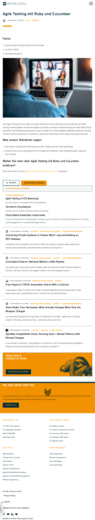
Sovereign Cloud (9, 437)
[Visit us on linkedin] (12, 514)
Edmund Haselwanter (16, 281)
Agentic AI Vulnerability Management (16, 476)
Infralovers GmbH (15, 491)
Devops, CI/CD (8, 465)
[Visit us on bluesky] (16, 514)
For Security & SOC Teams (59, 433)
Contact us (11, 405)
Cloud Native (7, 461)
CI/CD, (27, 21)
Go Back (12, 183)
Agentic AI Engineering (11, 469)
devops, (56, 258)
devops (58, 281)
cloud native (56, 330)
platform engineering (72, 231)
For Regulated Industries (12, 430)
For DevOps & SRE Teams (58, 437)
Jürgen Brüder (11, 20)
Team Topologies (55, 461)
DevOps (35, 21)
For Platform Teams (56, 426)
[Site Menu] (89, 3)
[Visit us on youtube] (8, 514)
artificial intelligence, (50, 231)
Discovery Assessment (57, 457)
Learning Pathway (56, 465)
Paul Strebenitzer (15, 231)
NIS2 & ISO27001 (9, 433)
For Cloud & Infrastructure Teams (61, 430)
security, (34, 231)
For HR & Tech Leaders (11, 426)
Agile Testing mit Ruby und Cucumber (41, 171)
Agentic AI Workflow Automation (14, 472)
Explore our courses (18, 372)
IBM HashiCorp (8, 454)
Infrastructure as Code (11, 457)
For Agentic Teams (56, 441)
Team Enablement (55, 454)
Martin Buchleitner (15, 330)
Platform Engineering (10, 480)
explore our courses (34, 183)
